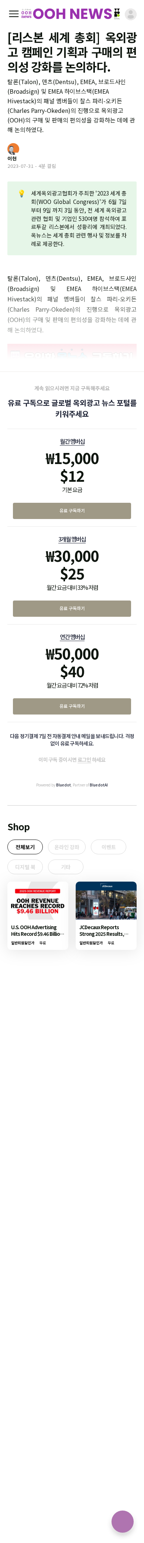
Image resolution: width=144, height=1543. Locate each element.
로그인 (84, 759)
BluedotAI (99, 785)
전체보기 (25, 847)
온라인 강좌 (66, 847)
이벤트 (109, 847)
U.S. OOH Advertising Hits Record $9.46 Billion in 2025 (36, 934)
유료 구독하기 (72, 510)
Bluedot (63, 785)
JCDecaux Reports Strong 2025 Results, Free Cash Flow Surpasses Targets (101, 937)
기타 (66, 867)
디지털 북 (25, 867)
